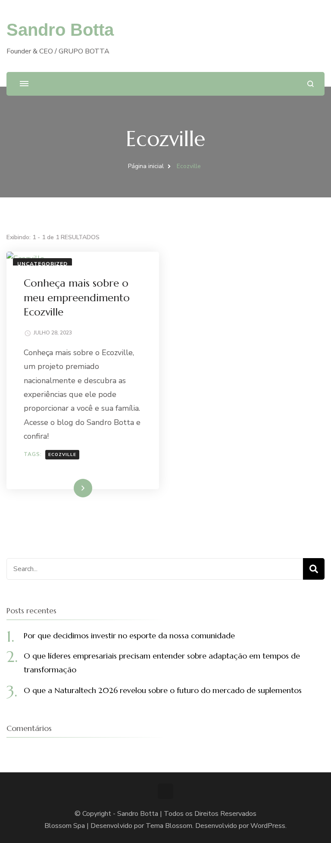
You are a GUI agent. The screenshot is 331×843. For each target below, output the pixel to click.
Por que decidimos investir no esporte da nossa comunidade (129, 635)
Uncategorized (42, 263)
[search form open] (310, 84)
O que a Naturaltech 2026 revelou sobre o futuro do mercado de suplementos (163, 690)
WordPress (267, 826)
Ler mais (71, 487)
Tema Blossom (169, 826)
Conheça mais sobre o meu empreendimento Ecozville (77, 297)
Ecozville (62, 455)
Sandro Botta (60, 29)
